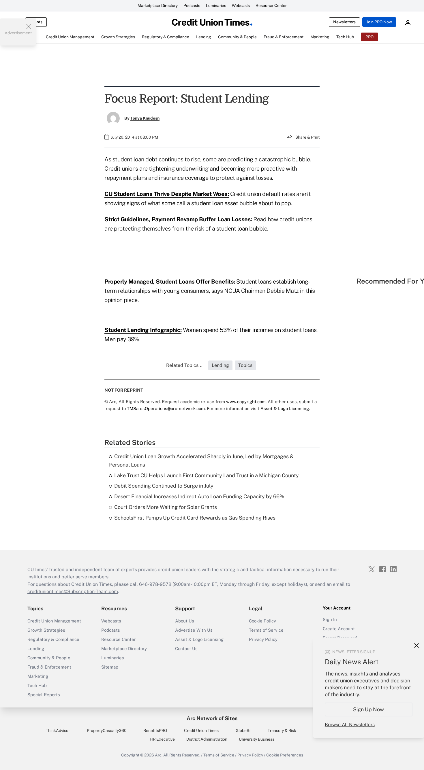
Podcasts (191, 5)
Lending (35, 648)
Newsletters (344, 22)
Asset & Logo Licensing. (285, 408)
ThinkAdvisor (58, 730)
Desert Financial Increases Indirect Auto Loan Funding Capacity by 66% (199, 496)
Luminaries (216, 5)
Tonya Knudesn (145, 118)
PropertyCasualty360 (107, 730)
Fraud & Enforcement (49, 667)
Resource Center (271, 5)
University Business (256, 739)
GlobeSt (243, 730)
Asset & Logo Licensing (199, 639)
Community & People (48, 657)
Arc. (158, 755)
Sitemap (109, 667)
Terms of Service (266, 630)
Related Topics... (184, 365)
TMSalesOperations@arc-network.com (166, 408)
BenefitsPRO (155, 730)
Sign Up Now (368, 709)
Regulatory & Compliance (53, 639)
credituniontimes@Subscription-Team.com (72, 591)
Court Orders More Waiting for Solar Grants (165, 507)
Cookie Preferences (284, 755)
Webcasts (241, 5)
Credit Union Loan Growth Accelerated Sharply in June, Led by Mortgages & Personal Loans (201, 460)
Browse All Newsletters (350, 724)
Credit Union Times (201, 730)
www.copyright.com (246, 401)
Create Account (339, 628)
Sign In (330, 619)
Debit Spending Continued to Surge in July (163, 486)
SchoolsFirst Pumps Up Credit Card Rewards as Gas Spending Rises (194, 518)
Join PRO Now (379, 22)
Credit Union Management (54, 620)
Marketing (37, 676)
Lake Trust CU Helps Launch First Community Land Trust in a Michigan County (206, 475)
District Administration (206, 739)
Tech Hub (37, 685)
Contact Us (186, 648)
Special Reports (43, 694)
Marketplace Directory (158, 5)
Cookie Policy (262, 620)
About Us (184, 620)
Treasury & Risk (282, 730)
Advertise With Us (194, 630)
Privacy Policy (263, 639)
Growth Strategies (46, 630)
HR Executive (162, 739)
